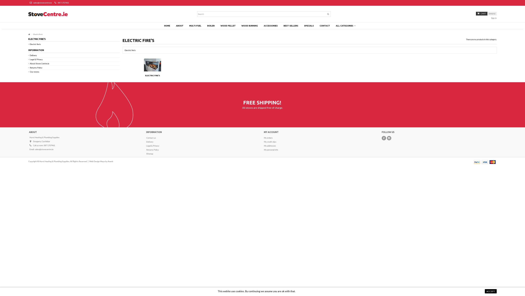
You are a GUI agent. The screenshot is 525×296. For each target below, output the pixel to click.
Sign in (494, 18)
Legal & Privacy (36, 59)
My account (271, 132)
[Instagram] (389, 138)
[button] (345, 26)
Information (36, 50)
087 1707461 (63, 3)
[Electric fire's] (152, 65)
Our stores (34, 72)
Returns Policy (36, 67)
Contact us (151, 138)
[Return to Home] (29, 34)
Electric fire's (152, 75)
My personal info (271, 150)
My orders (268, 138)
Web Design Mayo (97, 161)
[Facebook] (384, 138)
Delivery (33, 55)
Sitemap (149, 154)
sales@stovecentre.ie (42, 3)
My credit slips (270, 142)
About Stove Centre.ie (39, 63)
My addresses (270, 146)
